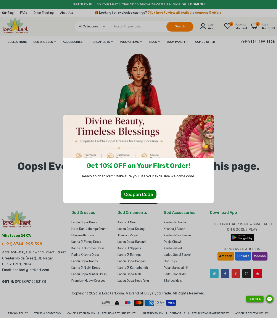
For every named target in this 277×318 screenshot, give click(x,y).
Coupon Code (138, 194)
